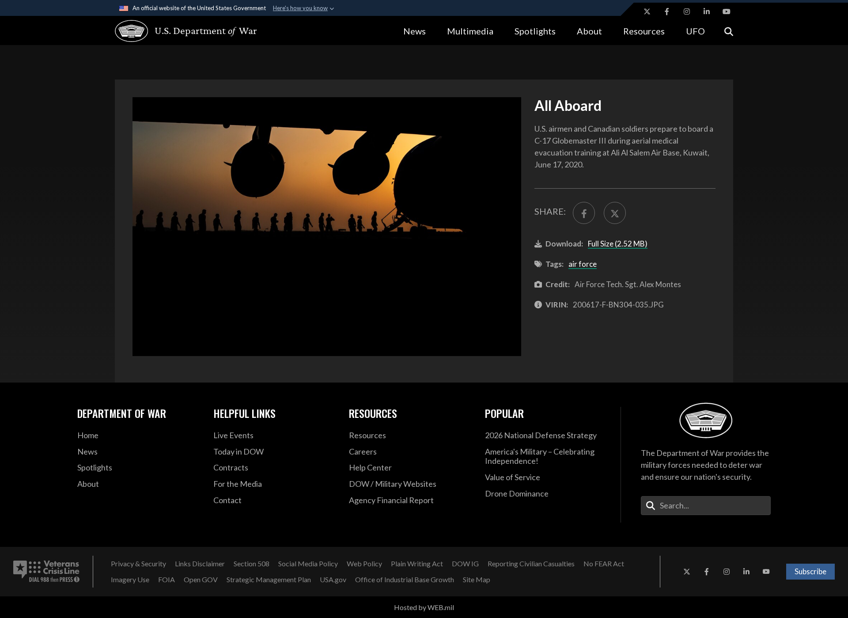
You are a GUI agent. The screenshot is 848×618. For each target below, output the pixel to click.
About (589, 31)
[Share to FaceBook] (584, 213)
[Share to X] (615, 213)
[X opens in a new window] (647, 11)
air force (582, 264)
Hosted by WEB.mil (424, 607)
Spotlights (535, 31)
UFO (695, 31)
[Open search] (729, 30)
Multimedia (470, 31)
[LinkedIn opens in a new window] (706, 11)
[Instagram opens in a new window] (686, 11)
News (414, 31)
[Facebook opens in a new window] (667, 11)
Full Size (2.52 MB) (617, 243)
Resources (644, 31)
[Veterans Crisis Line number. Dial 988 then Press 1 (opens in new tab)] (46, 572)
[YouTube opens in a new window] (726, 11)
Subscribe (810, 571)
